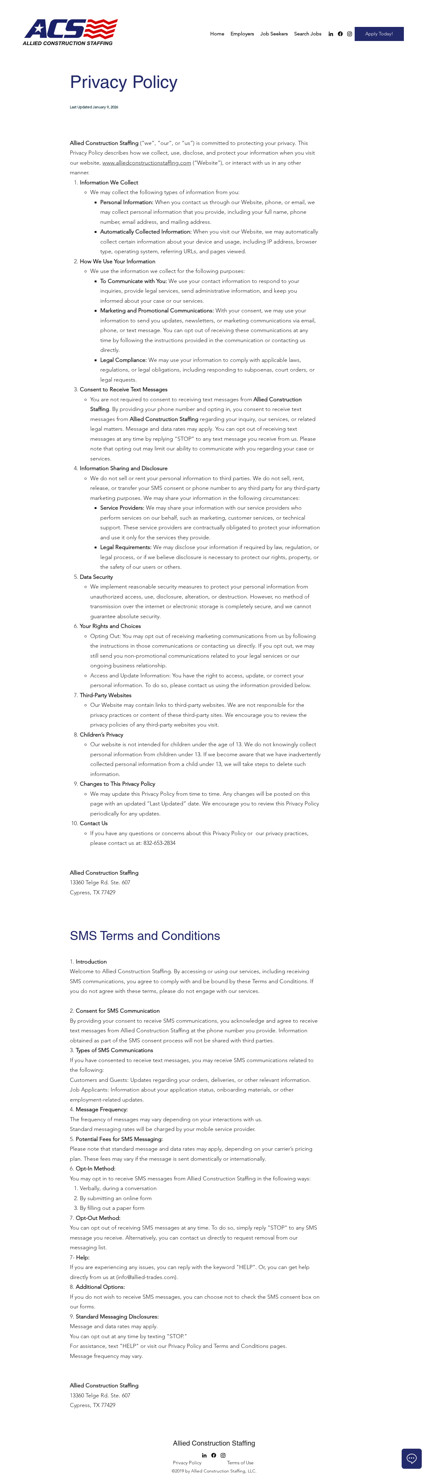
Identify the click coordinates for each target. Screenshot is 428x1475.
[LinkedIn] (331, 34)
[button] (242, 34)
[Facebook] (340, 34)
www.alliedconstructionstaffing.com (146, 162)
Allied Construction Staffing (214, 1443)
